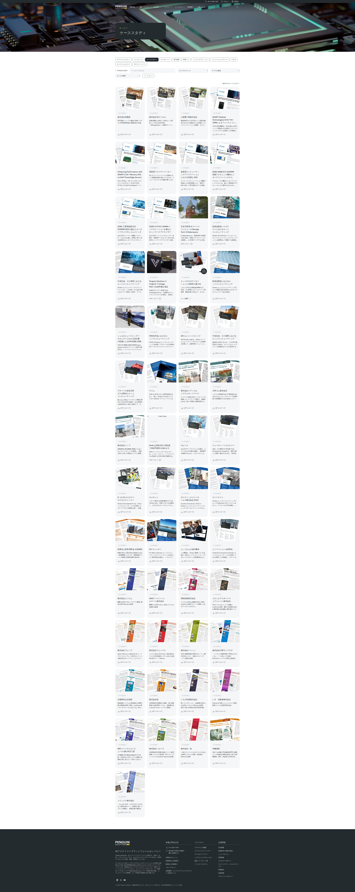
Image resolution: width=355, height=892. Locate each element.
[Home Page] (121, 7)
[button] (236, 1)
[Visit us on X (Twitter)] (121, 880)
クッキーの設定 (177, 885)
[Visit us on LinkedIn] (117, 880)
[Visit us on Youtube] (124, 880)
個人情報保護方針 (166, 885)
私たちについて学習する (152, 885)
